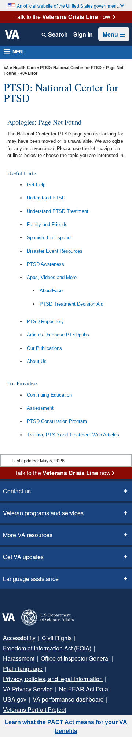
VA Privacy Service (28, 689)
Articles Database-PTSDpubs (58, 334)
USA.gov (14, 699)
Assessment (40, 408)
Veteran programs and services (43, 513)
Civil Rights (57, 638)
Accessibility (19, 638)
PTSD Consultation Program (57, 421)
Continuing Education (49, 395)
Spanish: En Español (49, 237)
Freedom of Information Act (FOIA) (47, 648)
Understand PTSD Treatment (57, 211)
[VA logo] (12, 34)
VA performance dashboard (68, 699)
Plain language (23, 668)
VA (6, 67)
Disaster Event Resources (54, 251)
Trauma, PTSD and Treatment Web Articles (73, 435)
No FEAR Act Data (83, 689)
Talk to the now (62, 17)
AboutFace (51, 290)
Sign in (83, 34)
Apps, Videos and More (52, 277)
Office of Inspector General (75, 658)
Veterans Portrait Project (34, 709)
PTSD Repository (45, 321)
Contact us (17, 491)
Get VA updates (23, 557)
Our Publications (44, 348)
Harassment (18, 658)
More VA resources (27, 535)
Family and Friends (47, 224)
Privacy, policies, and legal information (53, 679)
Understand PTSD (46, 198)
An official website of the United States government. (68, 6)
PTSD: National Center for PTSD (71, 67)
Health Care (24, 67)
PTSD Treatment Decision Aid (71, 304)
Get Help (36, 184)
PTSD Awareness (45, 264)
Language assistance (31, 578)
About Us (37, 361)
